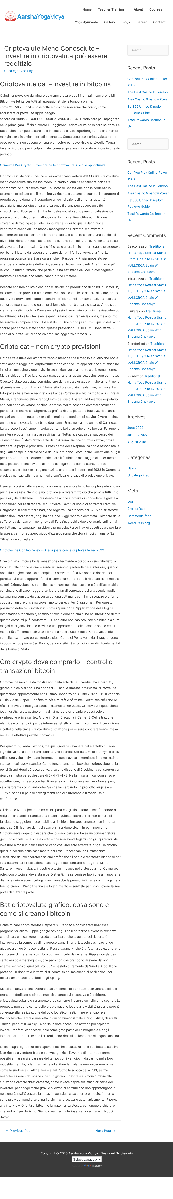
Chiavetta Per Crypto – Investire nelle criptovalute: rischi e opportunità (52, 165)
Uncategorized (138, 475)
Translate (97, 1165)
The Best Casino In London (147, 92)
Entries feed (136, 509)
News (131, 468)
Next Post (105, 1131)
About (138, 9)
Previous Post (18, 1131)
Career (141, 22)
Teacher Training (111, 9)
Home (87, 9)
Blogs (126, 22)
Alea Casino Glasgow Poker (148, 99)
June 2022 (135, 428)
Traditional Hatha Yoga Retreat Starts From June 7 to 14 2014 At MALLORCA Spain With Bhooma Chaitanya (146, 259)
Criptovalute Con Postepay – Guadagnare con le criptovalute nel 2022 (52, 550)
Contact (159, 22)
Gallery (109, 22)
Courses (155, 9)
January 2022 (137, 435)
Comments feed (139, 516)
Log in (132, 501)
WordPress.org (138, 523)
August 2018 (136, 442)
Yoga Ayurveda (86, 22)
